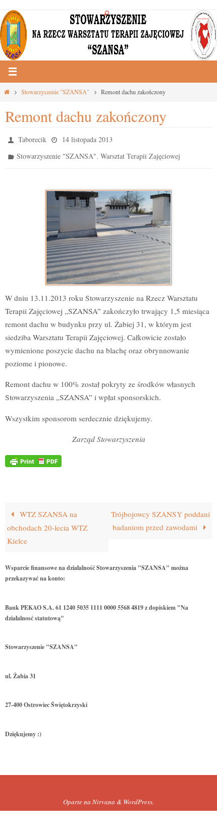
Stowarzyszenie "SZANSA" (55, 92)
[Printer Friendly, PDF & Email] (33, 455)
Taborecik (32, 138)
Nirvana (103, 797)
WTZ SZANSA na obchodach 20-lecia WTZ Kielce (47, 522)
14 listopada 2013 (87, 138)
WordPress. (138, 797)
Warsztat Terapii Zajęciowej (140, 153)
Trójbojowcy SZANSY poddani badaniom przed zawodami (160, 516)
